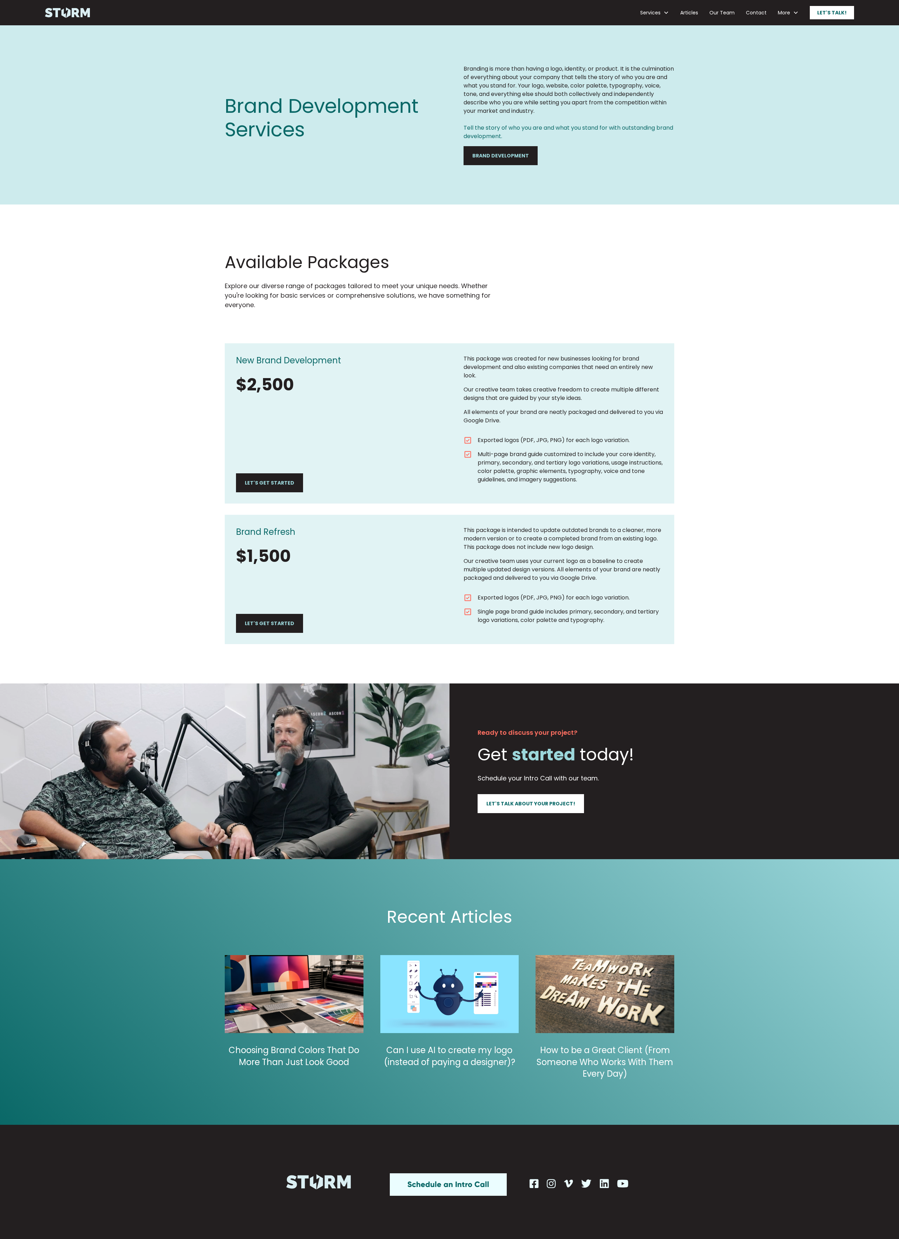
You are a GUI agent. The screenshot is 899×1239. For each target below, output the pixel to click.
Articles (689, 12)
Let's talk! (832, 12)
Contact (756, 12)
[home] (67, 12)
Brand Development (500, 155)
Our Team (722, 12)
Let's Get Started (269, 482)
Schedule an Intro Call (448, 1184)
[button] (655, 12)
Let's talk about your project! (530, 803)
